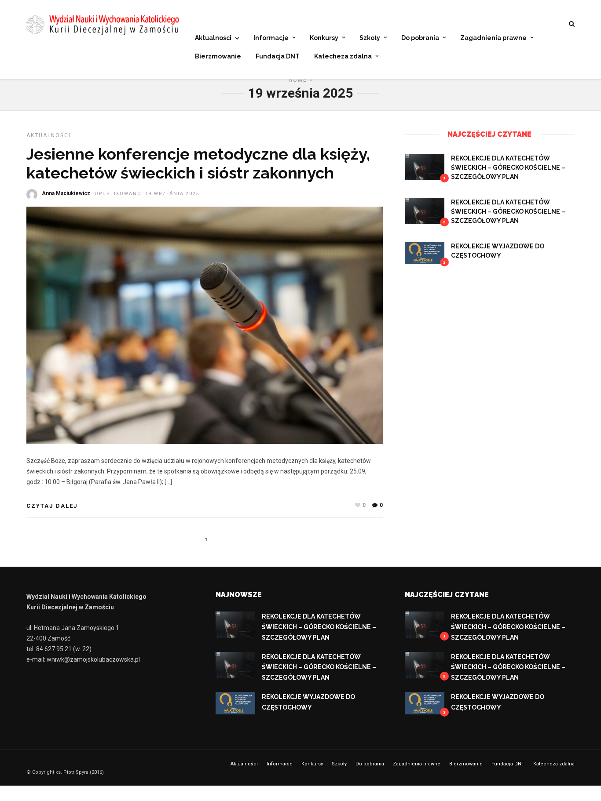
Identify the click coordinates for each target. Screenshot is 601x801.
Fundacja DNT (278, 56)
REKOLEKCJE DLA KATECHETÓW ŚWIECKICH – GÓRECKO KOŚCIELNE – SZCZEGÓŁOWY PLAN (508, 167)
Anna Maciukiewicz (66, 193)
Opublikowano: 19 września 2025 (147, 193)
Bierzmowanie (218, 56)
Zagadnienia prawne (493, 37)
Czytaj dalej (52, 505)
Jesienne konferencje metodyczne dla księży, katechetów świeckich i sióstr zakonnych (198, 163)
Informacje (271, 37)
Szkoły (369, 37)
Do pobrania (420, 37)
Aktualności (213, 37)
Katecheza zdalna (343, 56)
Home (298, 80)
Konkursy (324, 37)
